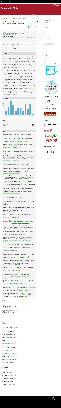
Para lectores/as (47, 52)
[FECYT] (51, 78)
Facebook (46, 22)
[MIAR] (49, 152)
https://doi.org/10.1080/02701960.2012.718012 (19, 276)
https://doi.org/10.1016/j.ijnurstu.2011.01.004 (12, 165)
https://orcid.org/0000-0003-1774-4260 (9, 40)
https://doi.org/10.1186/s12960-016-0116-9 (17, 234)
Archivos (8, 14)
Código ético (33, 14)
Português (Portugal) (48, 38)
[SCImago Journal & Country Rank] (51, 63)
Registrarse (54, 0)
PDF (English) (37, 26)
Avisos (12, 14)
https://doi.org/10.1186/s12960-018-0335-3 (19, 228)
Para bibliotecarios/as (48, 55)
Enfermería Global (10, 8)
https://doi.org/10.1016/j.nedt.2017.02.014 (22, 186)
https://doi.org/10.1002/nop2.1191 (9, 211)
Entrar (59, 0)
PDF (31, 26)
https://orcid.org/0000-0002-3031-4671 (9, 34)
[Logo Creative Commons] (5, 367)
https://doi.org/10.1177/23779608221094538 (11, 217)
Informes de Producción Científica (22, 14)
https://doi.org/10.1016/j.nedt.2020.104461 (11, 173)
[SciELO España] (49, 106)
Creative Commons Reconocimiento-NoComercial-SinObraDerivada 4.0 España (7, 352)
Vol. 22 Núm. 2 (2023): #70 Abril (16, 18)
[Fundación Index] (51, 94)
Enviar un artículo (48, 44)
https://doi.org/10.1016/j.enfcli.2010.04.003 (19, 141)
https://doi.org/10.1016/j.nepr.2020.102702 (20, 223)
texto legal (14, 353)
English (45, 35)
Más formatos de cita (6, 314)
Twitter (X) (46, 24)
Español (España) (47, 36)
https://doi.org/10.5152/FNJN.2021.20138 (21, 178)
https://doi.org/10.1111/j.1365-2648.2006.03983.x (19, 257)
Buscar (57, 14)
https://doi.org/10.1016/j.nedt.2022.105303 (11, 264)
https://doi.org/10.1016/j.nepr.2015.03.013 (12, 153)
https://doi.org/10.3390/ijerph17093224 (24, 290)
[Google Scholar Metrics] (51, 142)
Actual (3, 14)
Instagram (46, 27)
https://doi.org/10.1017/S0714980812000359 (11, 147)
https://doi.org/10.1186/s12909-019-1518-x (11, 193)
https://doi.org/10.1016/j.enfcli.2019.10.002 (18, 296)
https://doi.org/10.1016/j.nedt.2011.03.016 (11, 270)
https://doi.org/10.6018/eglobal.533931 (12, 44)
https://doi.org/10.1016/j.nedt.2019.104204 (11, 160)
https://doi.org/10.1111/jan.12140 (18, 283)
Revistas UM (49, 0)
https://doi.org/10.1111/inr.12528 (9, 198)
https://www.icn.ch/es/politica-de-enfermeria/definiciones (20, 135)
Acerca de (40, 14)
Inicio (4, 18)
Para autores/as (47, 53)
